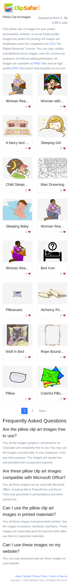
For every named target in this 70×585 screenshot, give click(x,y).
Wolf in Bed (15, 352)
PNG (37, 63)
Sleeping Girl (51, 143)
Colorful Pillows (53, 393)
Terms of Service (58, 576)
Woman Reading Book (23, 101)
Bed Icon (48, 268)
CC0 (52, 43)
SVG (15, 68)
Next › (43, 410)
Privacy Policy (40, 576)
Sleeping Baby (17, 226)
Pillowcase (14, 310)
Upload (27, 576)
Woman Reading (19, 268)
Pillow (10, 393)
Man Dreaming (52, 184)
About (18, 576)
